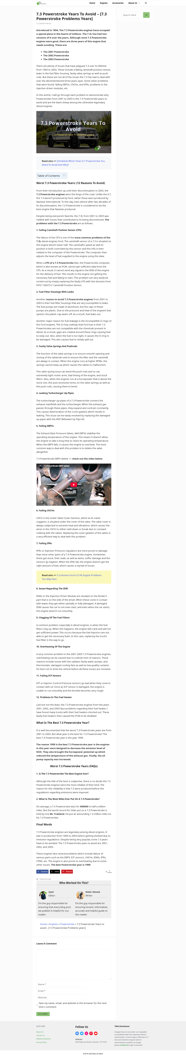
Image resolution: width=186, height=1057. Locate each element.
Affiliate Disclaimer (43, 1039)
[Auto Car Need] (41, 3)
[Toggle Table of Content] (63, 175)
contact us (124, 1045)
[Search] (146, 15)
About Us (132, 3)
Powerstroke (45, 879)
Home (92, 3)
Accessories (118, 3)
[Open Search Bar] (146, 3)
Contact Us (40, 1035)
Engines (104, 3)
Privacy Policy (41, 1042)
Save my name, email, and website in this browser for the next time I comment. (73, 1004)
